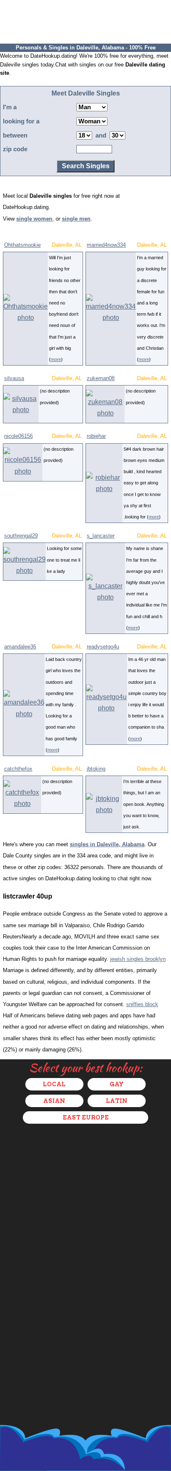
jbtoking (96, 769)
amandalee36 (20, 646)
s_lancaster (101, 536)
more (56, 359)
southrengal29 (21, 536)
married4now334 (106, 245)
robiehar (96, 436)
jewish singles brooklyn (138, 959)
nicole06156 (18, 436)
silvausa (14, 378)
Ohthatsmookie (22, 245)
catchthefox (18, 769)
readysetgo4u (103, 646)
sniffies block (142, 1004)
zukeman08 (101, 378)
